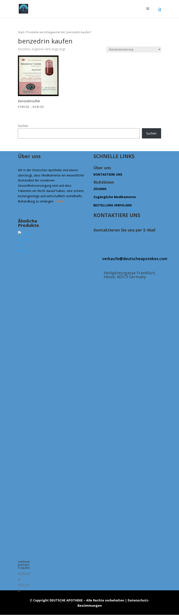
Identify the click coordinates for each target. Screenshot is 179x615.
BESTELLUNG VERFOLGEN (112, 205)
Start (21, 32)
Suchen (23, 126)
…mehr (59, 201)
